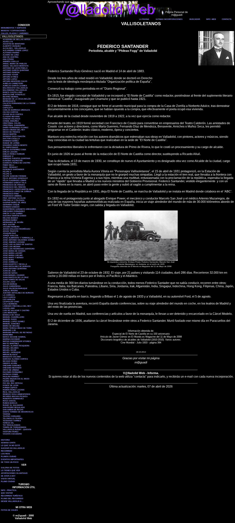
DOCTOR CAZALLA (11, 139)
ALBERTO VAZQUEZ (12, 46)
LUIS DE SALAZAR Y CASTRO (16, 310)
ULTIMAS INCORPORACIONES (169, 19)
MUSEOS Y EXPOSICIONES (13, 31)
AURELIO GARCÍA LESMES (15, 86)
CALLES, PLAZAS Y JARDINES (14, 33)
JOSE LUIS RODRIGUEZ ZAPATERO (19, 249)
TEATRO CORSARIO (12, 416)
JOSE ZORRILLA (10, 262)
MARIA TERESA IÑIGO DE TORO (17, 328)
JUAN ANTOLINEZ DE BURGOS (16, 266)
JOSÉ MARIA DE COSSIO (14, 251)
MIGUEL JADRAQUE (12, 352)
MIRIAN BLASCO (10, 355)
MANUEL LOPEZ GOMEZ (14, 321)
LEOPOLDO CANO (11, 302)
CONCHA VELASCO (11, 119)
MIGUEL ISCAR (9, 350)
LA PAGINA (144, 19)
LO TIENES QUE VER (10, 470)
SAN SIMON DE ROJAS (13, 410)
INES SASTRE (9, 224)
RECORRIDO (6, 451)
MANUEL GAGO (10, 319)
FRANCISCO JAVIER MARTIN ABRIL (18, 189)
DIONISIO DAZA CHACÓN (14, 136)
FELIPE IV (7, 174)
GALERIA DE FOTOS (10, 468)
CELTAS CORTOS (10, 112)
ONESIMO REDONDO (12, 368)
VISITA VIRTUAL (8, 479)
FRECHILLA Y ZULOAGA (13, 200)
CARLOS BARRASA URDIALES (16, 110)
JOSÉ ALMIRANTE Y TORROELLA (18, 238)
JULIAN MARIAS (10, 284)
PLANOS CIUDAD (8, 456)
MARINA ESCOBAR (11, 339)
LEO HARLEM (9, 299)
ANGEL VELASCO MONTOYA (15, 66)
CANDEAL (7, 105)
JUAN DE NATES (10, 273)
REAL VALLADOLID (11, 392)
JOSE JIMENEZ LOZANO (14, 242)
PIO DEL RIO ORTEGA (13, 383)
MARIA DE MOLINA (11, 326)
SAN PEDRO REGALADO (14, 407)
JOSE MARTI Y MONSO (13, 258)
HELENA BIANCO (10, 218)
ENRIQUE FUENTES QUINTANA (16, 158)
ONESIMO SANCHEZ (12, 366)
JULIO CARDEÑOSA (12, 286)
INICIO (68, 19)
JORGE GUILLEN (10, 236)
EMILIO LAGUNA (10, 152)
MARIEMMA (8, 335)
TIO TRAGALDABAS (11, 425)
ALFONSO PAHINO (11, 53)
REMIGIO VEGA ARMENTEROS (16, 394)
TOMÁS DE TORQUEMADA (14, 427)
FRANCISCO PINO (11, 194)
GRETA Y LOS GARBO (13, 213)
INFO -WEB (211, 19)
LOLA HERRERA (10, 304)
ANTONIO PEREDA (11, 72)
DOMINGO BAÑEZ (11, 141)
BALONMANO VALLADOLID (15, 90)
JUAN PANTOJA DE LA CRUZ (15, 277)
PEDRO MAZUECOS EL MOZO (16, 379)
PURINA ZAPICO (10, 388)
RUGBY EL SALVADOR (13, 405)
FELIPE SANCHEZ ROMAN (14, 176)
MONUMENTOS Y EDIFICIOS (13, 28)
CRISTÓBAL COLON (12, 123)
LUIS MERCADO (10, 313)
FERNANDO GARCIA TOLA (14, 183)
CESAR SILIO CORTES (13, 114)
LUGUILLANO (9, 308)
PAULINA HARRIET (11, 377)
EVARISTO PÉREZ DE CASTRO (16, 163)
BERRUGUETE (9, 101)
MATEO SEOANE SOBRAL (14, 337)
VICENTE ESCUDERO (12, 434)
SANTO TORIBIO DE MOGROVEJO (18, 412)
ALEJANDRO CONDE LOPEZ (15, 50)
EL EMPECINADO (10, 147)
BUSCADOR (194, 19)
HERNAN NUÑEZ (10, 220)
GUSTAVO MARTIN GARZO (14, 216)
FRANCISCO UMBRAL (12, 196)
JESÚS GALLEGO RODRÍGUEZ (16, 229)
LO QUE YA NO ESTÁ (10, 445)
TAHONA (6, 414)
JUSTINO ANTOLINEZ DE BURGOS (18, 293)
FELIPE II (7, 172)
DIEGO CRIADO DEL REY (14, 130)
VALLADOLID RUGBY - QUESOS (17, 429)
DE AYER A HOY (8, 476)
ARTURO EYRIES (10, 77)
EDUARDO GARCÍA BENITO (15, 145)
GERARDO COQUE (11, 205)
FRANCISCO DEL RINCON (14, 187)
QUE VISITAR (7, 493)
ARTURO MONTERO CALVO (15, 81)
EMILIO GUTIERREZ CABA (14, 150)
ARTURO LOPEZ (10, 79)
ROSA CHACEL (9, 401)
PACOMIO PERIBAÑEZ (13, 372)
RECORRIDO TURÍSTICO (12, 496)
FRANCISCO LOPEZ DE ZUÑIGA (17, 191)
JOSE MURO (8, 260)
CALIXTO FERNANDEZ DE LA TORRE (19, 103)
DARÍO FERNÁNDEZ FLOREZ (15, 128)
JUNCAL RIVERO (10, 291)
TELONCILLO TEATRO (12, 418)
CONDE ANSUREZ (11, 121)
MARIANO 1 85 (9, 330)
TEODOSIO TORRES (12, 421)
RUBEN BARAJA (10, 403)
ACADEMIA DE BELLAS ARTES (16, 39)
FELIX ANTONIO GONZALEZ (15, 178)
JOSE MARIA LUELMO (13, 255)
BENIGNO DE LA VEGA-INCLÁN (17, 99)
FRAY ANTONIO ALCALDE (14, 198)
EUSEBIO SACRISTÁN (12, 161)
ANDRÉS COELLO (11, 61)
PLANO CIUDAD (8, 481)
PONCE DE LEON (10, 385)
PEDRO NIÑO (9, 381)
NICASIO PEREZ (10, 361)
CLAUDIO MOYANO (11, 117)
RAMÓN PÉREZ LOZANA (13, 390)
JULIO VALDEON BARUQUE (15, 288)
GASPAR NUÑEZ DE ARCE (14, 202)
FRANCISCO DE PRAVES (14, 185)
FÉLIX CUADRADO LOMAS (14, 180)
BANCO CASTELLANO (12, 92)
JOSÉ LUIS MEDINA (11, 247)
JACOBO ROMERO (11, 227)
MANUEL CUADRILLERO (13, 317)
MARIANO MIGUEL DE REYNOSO (17, 332)
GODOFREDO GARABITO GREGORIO (19, 209)
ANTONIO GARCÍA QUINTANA (16, 70)
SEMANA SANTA (8, 443)
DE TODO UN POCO (10, 462)
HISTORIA (5, 440)
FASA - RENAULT (10, 167)
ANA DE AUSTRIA (10, 57)
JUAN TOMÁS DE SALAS (14, 280)
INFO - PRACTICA (8, 490)
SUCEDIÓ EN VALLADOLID (13, 448)
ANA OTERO (8, 59)
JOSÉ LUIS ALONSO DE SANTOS (17, 244)
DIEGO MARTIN (9, 134)
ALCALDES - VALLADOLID (14, 48)
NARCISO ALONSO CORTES (15, 359)
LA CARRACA (9, 295)
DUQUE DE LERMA (11, 143)
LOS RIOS (5, 454)
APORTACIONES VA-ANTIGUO (14, 473)
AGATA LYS (8, 42)
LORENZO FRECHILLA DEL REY (17, 306)
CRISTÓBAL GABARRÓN (14, 125)
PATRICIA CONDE (10, 374)
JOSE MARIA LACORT (12, 253)
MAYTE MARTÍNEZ (11, 343)
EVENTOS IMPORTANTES (12, 459)
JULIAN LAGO (9, 282)
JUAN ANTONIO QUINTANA (15, 269)
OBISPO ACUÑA (10, 363)
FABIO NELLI (8, 165)
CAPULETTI (8, 108)
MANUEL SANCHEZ (11, 324)
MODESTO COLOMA (12, 357)
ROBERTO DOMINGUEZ (13, 399)
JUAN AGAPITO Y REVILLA (15, 264)
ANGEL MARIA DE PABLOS (15, 64)
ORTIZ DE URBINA (11, 370)
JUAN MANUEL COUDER (13, 275)
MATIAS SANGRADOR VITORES (17, 341)
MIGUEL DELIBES (11, 348)
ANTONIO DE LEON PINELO (15, 68)
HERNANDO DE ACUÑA (13, 222)
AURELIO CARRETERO (13, 83)
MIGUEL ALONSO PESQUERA (16, 346)
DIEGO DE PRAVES (11, 132)
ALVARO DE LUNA (11, 55)
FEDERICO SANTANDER (13, 169)
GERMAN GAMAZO (11, 207)
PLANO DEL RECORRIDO (12, 498)
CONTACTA (227, 19)
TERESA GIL (8, 423)
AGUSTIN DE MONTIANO (14, 44)
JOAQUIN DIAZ (9, 233)
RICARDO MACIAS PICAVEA (15, 396)
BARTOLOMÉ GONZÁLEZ (14, 94)
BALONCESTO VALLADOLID (15, 88)
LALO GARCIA (9, 297)
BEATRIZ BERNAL (11, 97)
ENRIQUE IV (8, 156)
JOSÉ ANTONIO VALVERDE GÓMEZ (19, 240)
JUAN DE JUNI (9, 271)
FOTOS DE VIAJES (9, 510)
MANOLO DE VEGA (11, 315)
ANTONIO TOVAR (10, 75)
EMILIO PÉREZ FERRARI (14, 154)
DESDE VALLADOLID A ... (12, 501)
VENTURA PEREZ (10, 432)
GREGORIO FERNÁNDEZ (14, 211)
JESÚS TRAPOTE (10, 231)
